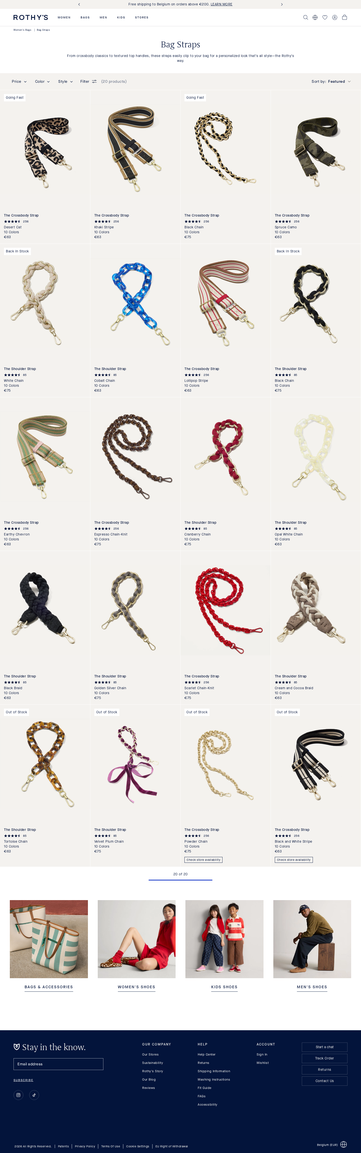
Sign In (262, 1054)
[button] (64, 17)
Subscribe (23, 1080)
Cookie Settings (137, 1146)
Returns (203, 1063)
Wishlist (263, 1063)
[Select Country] (315, 17)
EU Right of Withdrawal (171, 1146)
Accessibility (208, 1104)
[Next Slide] (281, 4)
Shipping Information (214, 1071)
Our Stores (150, 1054)
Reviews (148, 1088)
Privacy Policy (85, 1146)
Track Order (324, 1058)
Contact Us (325, 1081)
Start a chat (325, 1047)
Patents (63, 1146)
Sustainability (152, 1063)
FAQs (202, 1096)
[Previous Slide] (80, 4)
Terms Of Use (110, 1146)
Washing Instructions (214, 1079)
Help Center (207, 1054)
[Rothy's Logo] (31, 17)
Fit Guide (204, 1088)
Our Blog (149, 1079)
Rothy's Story (152, 1071)
